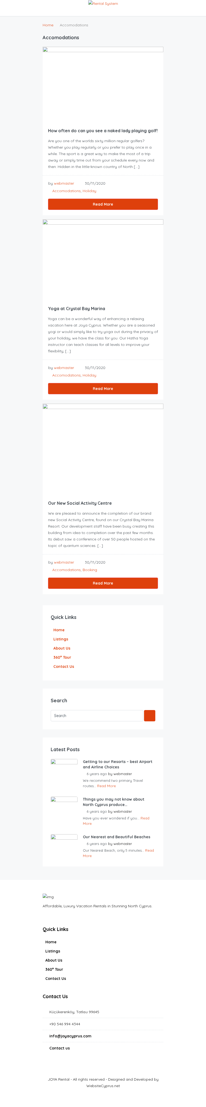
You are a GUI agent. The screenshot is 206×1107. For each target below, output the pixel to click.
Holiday (89, 190)
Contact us (59, 1048)
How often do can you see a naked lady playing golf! (103, 130)
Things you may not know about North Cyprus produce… (113, 802)
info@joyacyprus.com (70, 1036)
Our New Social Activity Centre (80, 503)
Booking (90, 569)
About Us (61, 648)
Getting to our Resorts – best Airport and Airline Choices (117, 764)
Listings (60, 639)
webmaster (64, 183)
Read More (103, 204)
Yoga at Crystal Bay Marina (76, 308)
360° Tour (62, 657)
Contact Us (63, 666)
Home (59, 630)
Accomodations (66, 190)
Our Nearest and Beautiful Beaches (116, 836)
